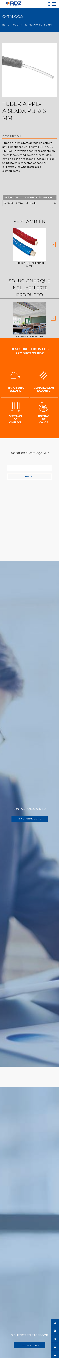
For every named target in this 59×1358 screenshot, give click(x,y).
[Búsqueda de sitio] (55, 1322)
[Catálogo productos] (55, 1338)
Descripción (11, 136)
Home (5, 25)
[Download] (55, 1346)
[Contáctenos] (55, 1354)
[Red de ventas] (55, 1330)
